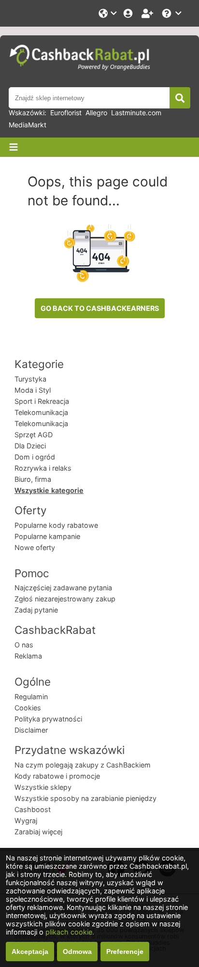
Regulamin (31, 696)
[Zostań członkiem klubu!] (148, 13)
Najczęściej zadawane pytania (63, 587)
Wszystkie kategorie (49, 490)
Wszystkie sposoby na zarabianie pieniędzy (85, 798)
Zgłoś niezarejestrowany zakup (64, 599)
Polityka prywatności (48, 719)
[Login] (129, 13)
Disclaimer (31, 730)
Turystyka (30, 379)
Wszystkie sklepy (42, 787)
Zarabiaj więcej (38, 832)
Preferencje (124, 951)
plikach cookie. (69, 932)
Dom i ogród (34, 457)
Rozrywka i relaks (42, 468)
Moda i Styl (32, 390)
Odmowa (77, 951)
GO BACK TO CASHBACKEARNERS (100, 308)
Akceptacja (30, 951)
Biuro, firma (32, 479)
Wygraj (25, 820)
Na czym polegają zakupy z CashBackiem (82, 765)
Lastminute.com (136, 112)
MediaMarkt (27, 125)
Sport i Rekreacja (41, 401)
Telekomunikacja (41, 412)
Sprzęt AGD (33, 434)
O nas (23, 645)
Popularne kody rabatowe (56, 525)
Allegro (96, 112)
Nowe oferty (34, 547)
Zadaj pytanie (36, 610)
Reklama (28, 656)
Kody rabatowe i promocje (57, 776)
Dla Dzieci (30, 446)
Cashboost (32, 809)
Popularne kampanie (47, 536)
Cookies (27, 708)
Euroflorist (66, 112)
